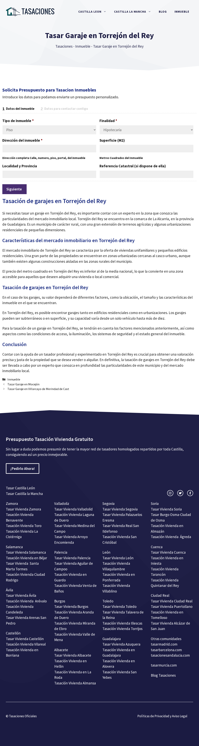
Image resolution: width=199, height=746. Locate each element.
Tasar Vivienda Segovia (120, 509)
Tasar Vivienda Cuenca (168, 552)
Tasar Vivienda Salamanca (26, 552)
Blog (163, 11)
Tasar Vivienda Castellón (25, 638)
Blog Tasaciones (163, 675)
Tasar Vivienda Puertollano (172, 606)
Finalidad (108, 120)
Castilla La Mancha (130, 11)
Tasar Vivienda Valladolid (73, 509)
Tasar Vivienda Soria (166, 509)
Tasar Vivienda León (118, 558)
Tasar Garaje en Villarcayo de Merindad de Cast (38, 389)
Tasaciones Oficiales (22, 716)
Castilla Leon (89, 11)
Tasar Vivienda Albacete (72, 655)
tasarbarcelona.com (166, 649)
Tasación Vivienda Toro (23, 525)
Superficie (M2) (112, 140)
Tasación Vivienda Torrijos (122, 628)
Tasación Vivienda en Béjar (26, 558)
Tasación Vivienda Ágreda (171, 536)
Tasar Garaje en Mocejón (23, 384)
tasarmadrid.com (164, 644)
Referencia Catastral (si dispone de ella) (133, 166)
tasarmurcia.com (164, 665)
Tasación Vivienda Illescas (122, 623)
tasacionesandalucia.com (170, 655)
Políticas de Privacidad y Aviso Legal (162, 716)
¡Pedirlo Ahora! (22, 468)
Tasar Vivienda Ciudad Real (171, 601)
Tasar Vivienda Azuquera (121, 644)
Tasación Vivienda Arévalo (26, 601)
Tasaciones (63, 46)
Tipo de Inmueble (18, 120)
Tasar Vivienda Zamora (23, 509)
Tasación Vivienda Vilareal (26, 644)
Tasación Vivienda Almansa (75, 683)
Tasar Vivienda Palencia (72, 558)
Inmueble (182, 11)
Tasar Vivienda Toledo (119, 606)
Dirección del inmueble (22, 140)
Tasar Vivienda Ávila (21, 595)
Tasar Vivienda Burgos (71, 606)
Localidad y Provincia (19, 166)
